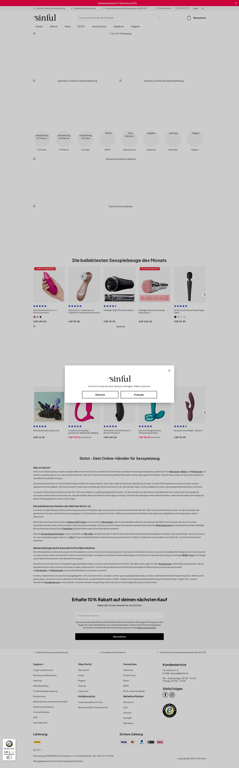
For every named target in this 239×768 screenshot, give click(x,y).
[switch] (9, 757)
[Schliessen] (169, 370)
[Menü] (14, 740)
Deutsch (100, 394)
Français (139, 394)
